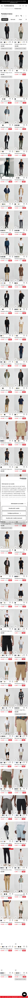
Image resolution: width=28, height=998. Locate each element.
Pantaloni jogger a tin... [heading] (6, 232)
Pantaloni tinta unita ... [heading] (6, 153)
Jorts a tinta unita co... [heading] (20, 285)
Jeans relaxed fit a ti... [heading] (6, 101)
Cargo (20, 19)
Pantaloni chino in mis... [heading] (20, 975)
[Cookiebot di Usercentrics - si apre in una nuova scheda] (20, 479)
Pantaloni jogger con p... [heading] (21, 469)
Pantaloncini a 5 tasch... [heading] (6, 364)
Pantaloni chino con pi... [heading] (20, 337)
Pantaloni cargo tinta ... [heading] (6, 523)
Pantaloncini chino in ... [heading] (20, 442)
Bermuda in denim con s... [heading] (7, 738)
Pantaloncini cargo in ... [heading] (20, 683)
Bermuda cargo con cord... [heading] (7, 657)
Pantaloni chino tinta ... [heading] (20, 127)
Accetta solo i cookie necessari (14, 518)
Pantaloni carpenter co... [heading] (7, 578)
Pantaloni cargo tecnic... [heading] (6, 896)
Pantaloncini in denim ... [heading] (20, 206)
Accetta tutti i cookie (14, 508)
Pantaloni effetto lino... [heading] (6, 416)
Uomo (2, 8)
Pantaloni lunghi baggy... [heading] (7, 179)
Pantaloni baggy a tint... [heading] (20, 101)
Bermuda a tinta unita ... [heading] (20, 604)
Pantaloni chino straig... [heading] (6, 311)
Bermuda (13, 19)
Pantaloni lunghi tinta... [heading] (6, 551)
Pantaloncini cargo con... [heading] (7, 469)
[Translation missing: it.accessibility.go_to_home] (9, 5)
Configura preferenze (13, 513)
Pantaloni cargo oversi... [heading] (20, 72)
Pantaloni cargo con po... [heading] (7, 44)
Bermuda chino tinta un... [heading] (21, 738)
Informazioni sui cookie (17, 503)
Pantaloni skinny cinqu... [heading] (6, 869)
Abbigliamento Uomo (9, 8)
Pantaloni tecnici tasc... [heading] (20, 153)
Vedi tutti (4, 19)
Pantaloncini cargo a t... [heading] (6, 442)
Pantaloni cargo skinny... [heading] (6, 285)
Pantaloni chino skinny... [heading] (20, 311)
